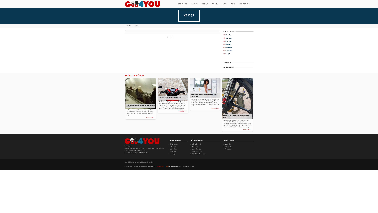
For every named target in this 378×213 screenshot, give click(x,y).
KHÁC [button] (224, 4)
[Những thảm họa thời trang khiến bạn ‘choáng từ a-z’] (140, 93)
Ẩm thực (228, 44)
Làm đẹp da (196, 149)
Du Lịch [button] (215, 4)
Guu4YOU (128, 25)
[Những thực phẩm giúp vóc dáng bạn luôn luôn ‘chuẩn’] (204, 87)
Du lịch (227, 54)
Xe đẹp (136, 25)
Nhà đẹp (228, 41)
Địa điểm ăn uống (198, 154)
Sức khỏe (228, 47)
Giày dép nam (244, 4)
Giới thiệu (128, 162)
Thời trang (228, 38)
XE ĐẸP (232, 4)
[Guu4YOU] (142, 3)
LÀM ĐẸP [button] (194, 4)
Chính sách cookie (146, 162)
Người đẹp (229, 50)
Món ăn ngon (197, 151)
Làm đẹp (228, 35)
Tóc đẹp (195, 146)
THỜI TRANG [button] (182, 4)
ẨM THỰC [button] (204, 4)
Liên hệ (136, 162)
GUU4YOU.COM (162, 166)
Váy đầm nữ (196, 144)
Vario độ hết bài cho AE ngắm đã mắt (170, 97)
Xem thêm (150, 117)
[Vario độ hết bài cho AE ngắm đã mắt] (172, 89)
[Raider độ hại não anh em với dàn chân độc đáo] (237, 98)
